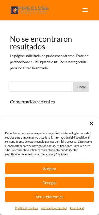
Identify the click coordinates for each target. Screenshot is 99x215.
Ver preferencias (49, 196)
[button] (91, 123)
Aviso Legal (77, 208)
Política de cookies (26, 208)
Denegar (49, 182)
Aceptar (49, 168)
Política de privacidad (54, 208)
